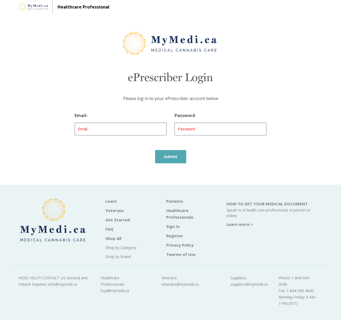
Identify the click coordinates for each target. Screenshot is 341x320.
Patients (174, 201)
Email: (81, 115)
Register (174, 235)
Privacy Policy (180, 245)
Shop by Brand (118, 256)
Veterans (114, 210)
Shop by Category (120, 247)
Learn (111, 201)
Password (184, 115)
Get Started (117, 219)
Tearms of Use (181, 254)
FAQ (109, 229)
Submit (170, 156)
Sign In (173, 226)
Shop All (113, 238)
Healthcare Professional (83, 7)
